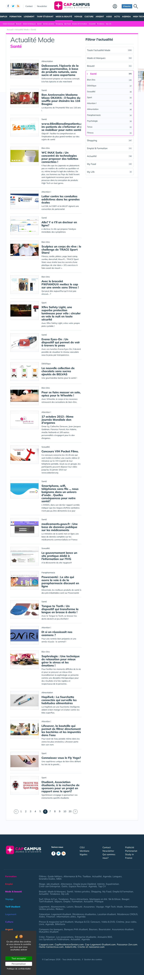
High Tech (138, 16)
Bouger (125, 899)
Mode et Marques (109, 58)
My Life (108, 24)
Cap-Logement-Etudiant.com (100, 944)
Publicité (129, 847)
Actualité (92, 24)
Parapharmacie (109, 115)
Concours (95, 921)
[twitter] (13, 6)
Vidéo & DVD (108, 921)
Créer (42, 936)
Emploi (3, 16)
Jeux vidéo (130, 921)
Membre (116, 6)
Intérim (101, 884)
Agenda (126, 16)
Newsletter (42, 6)
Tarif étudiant (45, 16)
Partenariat (131, 850)
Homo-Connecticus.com (51, 946)
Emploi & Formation (79, 24)
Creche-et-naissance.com (91, 946)
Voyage (78, 16)
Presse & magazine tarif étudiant (56, 921)
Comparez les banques (51, 929)
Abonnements (58, 906)
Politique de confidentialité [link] (19, 968)
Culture (89, 16)
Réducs (59, 909)
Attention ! (109, 103)
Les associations (65, 936)
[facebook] (8, 6)
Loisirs (70, 906)
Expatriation (112, 884)
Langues (117, 876)
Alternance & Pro (72, 876)
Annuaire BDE (104, 936)
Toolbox (87, 876)
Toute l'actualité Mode (109, 50)
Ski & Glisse (114, 899)
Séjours (58, 901)
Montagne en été (98, 899)
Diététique (109, 85)
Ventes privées (48, 24)
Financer (50, 916)
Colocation (44, 914)
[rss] (18, 6)
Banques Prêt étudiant (76, 929)
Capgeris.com (46, 944)
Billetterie (60, 924)
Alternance (66, 884)
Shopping (59, 24)
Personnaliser (19, 963)
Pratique (99, 901)
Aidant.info (70, 946)
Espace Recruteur (78, 886)
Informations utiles (66, 916)
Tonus (109, 127)
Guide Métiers (55, 876)
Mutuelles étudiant (48, 931)
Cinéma (120, 921)
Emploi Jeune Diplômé (84, 884)
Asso (109, 16)
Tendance (100, 24)
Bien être (109, 79)
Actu (117, 16)
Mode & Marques (29, 24)
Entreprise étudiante (85, 936)
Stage (42, 884)
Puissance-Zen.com (127, 944)
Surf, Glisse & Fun (48, 899)
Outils (64, 886)
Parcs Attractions (79, 899)
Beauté (19, 24)
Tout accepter (19, 958)
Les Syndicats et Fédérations (54, 939)
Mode (120, 906)
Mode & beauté (64, 16)
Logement (29, 16)
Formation (15, 16)
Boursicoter (105, 929)
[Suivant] (75, 811)
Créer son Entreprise (49, 886)
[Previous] (16, 811)
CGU (82, 847)
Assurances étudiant (123, 929)
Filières (42, 876)
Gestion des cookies (93, 959)
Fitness (109, 132)
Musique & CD (82, 921)
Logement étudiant (61, 914)
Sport (109, 97)
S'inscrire (127, 6)
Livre (41, 924)
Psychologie (109, 121)
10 (64, 811)
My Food (67, 24)
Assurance (89, 906)
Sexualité (109, 91)
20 (70, 811)
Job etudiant (53, 884)
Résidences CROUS (127, 914)
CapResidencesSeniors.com (69, 944)
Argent (100, 16)
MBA (59, 878)
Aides (42, 916)
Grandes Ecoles (47, 878)
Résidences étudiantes (84, 914)
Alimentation (109, 109)
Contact (29, 6)
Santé (39, 24)
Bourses (93, 929)
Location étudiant (106, 914)
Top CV (102, 886)
